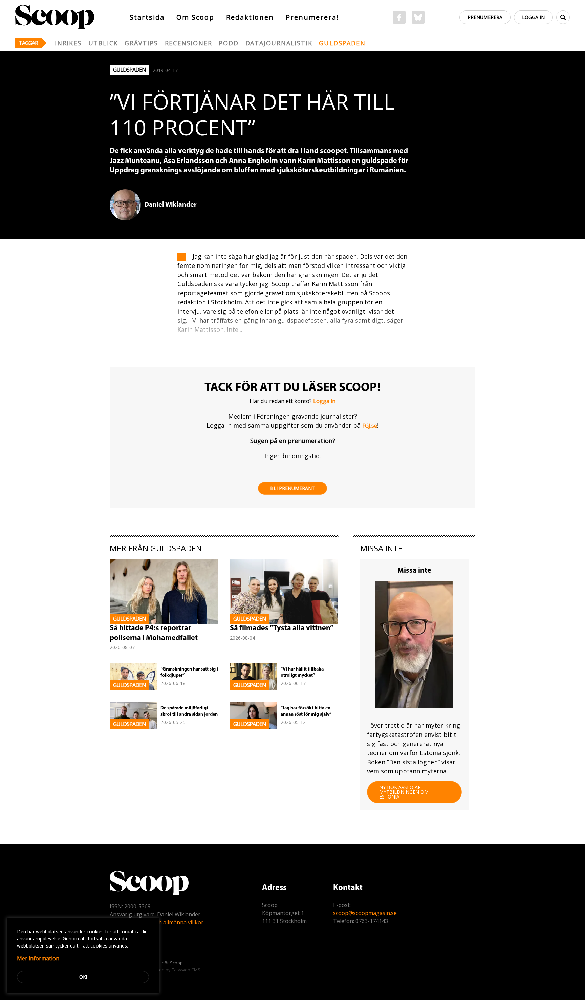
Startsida (147, 17)
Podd (228, 43)
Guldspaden (342, 43)
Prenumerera (485, 17)
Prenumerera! (312, 17)
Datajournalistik (278, 43)
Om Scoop (195, 17)
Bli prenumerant (292, 488)
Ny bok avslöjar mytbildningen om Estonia (404, 792)
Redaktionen (250, 17)
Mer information (38, 958)
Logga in (533, 17)
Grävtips (141, 43)
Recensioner (188, 43)
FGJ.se (369, 425)
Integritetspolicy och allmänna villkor (156, 922)
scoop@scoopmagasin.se (365, 913)
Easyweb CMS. (186, 969)
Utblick (103, 43)
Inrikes (68, 43)
